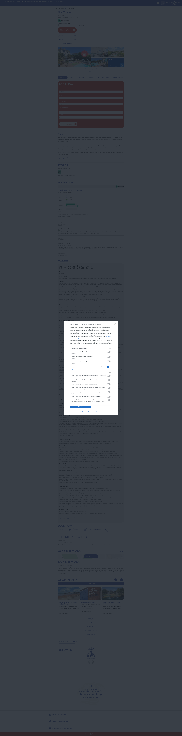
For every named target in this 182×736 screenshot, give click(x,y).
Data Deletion (83, 411)
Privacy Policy (99, 411)
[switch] (108, 352)
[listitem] (91, 348)
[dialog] (91, 368)
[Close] (115, 324)
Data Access (91, 411)
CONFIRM (80, 406)
